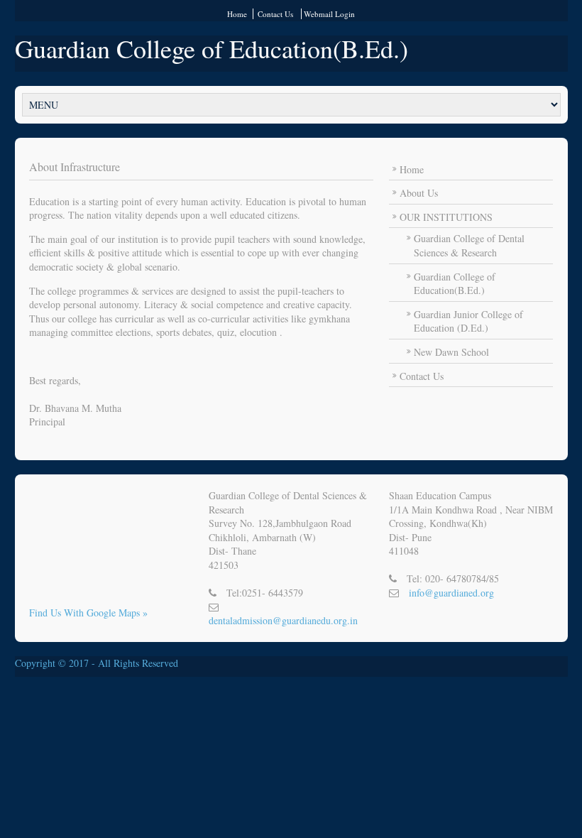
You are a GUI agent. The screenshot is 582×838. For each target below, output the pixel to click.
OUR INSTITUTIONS (446, 217)
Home (237, 14)
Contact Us (275, 14)
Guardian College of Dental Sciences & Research (469, 245)
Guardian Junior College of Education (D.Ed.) (468, 321)
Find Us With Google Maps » (88, 612)
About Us (419, 193)
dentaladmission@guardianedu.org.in (283, 620)
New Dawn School (451, 352)
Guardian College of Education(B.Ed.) (211, 48)
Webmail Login (329, 14)
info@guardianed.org (451, 592)
